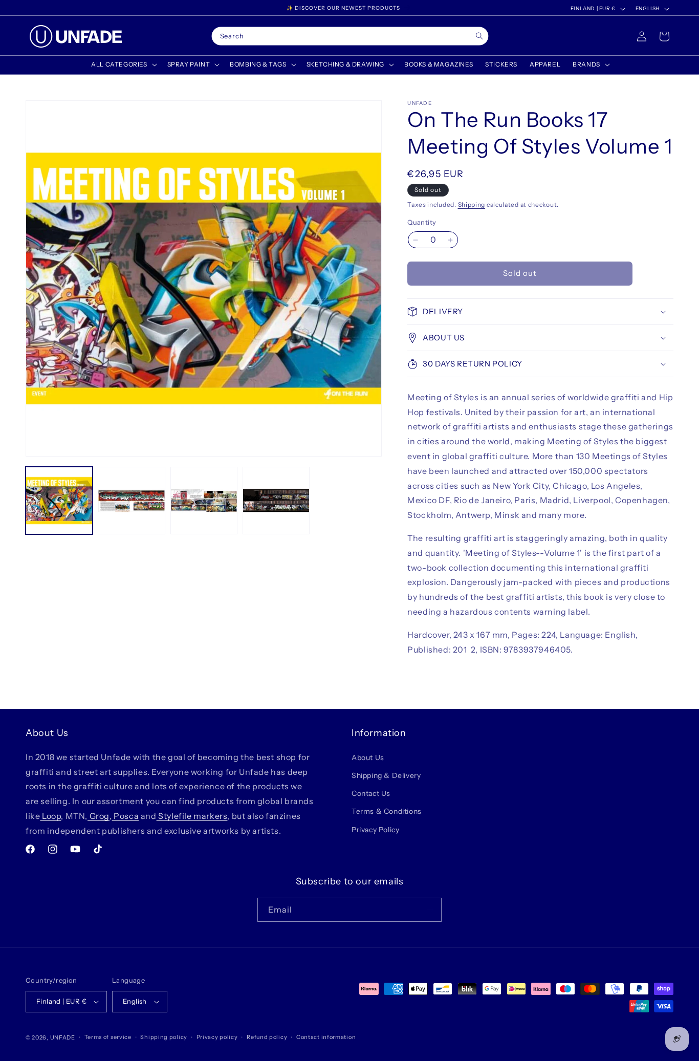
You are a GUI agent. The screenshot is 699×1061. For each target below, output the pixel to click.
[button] (123, 64)
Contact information (326, 1037)
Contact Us (371, 792)
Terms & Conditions (387, 811)
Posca (125, 815)
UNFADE (62, 1037)
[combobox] (350, 36)
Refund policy (267, 1037)
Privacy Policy (375, 829)
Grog (99, 815)
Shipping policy (163, 1037)
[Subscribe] (430, 910)
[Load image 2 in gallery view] (131, 500)
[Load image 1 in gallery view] (59, 500)
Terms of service (108, 1037)
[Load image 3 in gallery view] (203, 500)
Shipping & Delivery (386, 774)
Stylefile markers (192, 815)
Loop (50, 815)
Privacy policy (217, 1037)
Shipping (472, 204)
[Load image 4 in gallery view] (276, 500)
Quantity (421, 223)
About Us (368, 757)
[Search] (479, 36)
